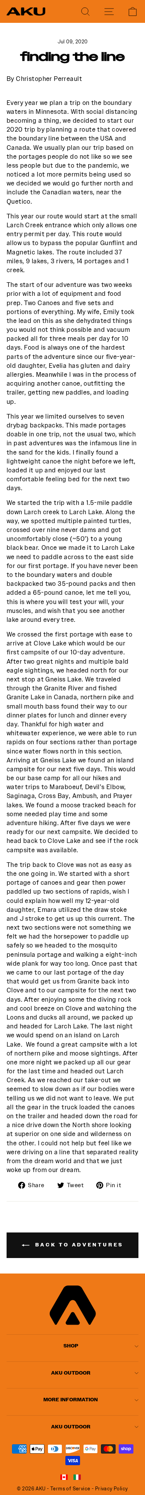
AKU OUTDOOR (70, 1373)
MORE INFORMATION (70, 1399)
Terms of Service (70, 1488)
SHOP (70, 1345)
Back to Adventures (77, 1244)
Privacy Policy (111, 1488)
